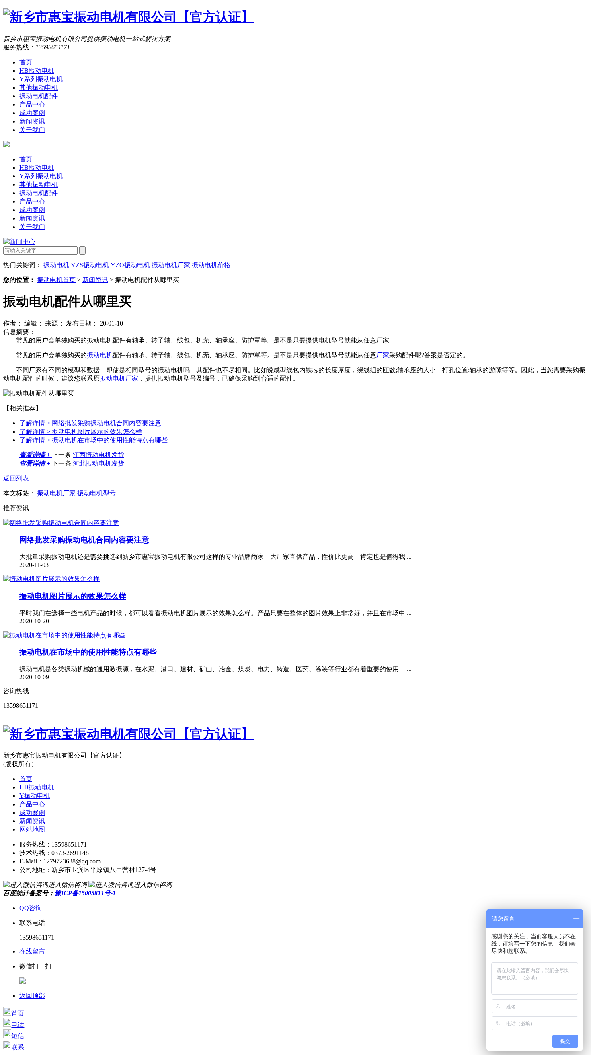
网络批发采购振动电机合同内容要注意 (90, 423)
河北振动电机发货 (98, 463)
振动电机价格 (211, 265)
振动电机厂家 (171, 265)
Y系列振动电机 (41, 79)
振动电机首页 (56, 279)
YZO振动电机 (130, 265)
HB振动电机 (36, 70)
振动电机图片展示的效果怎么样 (80, 431)
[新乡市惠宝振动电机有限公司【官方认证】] (128, 17)
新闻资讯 (32, 121)
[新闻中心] (19, 241)
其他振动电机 (38, 87)
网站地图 (32, 829)
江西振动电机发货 (98, 454)
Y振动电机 (34, 795)
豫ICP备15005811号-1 (85, 893)
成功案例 (32, 112)
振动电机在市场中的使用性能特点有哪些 (93, 440)
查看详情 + (35, 454)
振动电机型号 (96, 493)
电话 (17, 1024)
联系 (17, 1047)
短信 (17, 1035)
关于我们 (32, 129)
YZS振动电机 (90, 265)
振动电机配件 (38, 96)
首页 (25, 62)
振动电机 (56, 265)
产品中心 (32, 104)
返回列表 (16, 478)
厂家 (382, 355)
